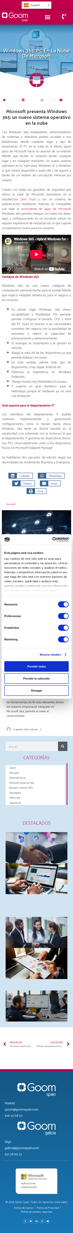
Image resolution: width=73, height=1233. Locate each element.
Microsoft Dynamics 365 (21, 782)
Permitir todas (36, 666)
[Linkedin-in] (36, 1221)
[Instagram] (42, 1221)
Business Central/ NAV (21, 787)
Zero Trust (29, 199)
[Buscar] (62, 746)
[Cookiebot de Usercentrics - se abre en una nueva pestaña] (52, 539)
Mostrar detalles (50, 654)
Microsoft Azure (17, 777)
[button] (4, 100)
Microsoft (11, 504)
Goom (12, 767)
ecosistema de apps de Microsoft (46, 208)
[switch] (63, 616)
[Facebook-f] (25, 1221)
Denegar (36, 690)
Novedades (15, 792)
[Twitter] (31, 1221)
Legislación (15, 802)
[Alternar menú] (48, 17)
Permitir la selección (36, 678)
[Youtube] (47, 1221)
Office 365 (14, 797)
